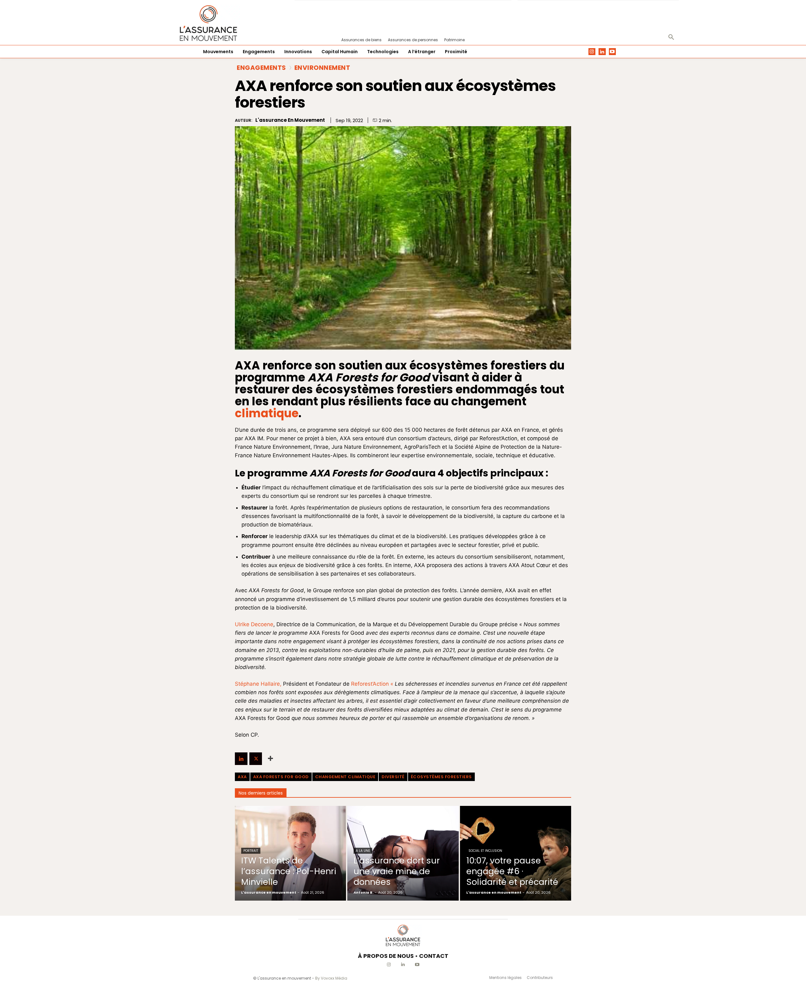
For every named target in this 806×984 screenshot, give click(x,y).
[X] (255, 758)
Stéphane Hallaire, (258, 684)
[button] (671, 37)
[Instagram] (592, 51)
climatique (266, 413)
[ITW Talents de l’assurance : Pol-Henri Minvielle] (290, 853)
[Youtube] (612, 51)
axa (242, 777)
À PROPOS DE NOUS (386, 956)
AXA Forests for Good (281, 777)
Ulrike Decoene (254, 624)
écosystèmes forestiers (441, 777)
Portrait (250, 850)
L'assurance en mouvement (290, 120)
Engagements (261, 68)
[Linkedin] (602, 51)
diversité (393, 777)
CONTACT (433, 956)
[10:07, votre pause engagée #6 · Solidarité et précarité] (515, 853)
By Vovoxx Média (331, 978)
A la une (363, 850)
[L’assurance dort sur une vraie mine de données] (402, 853)
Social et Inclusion (485, 850)
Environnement (322, 68)
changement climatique (345, 777)
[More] (270, 758)
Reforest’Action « (373, 684)
